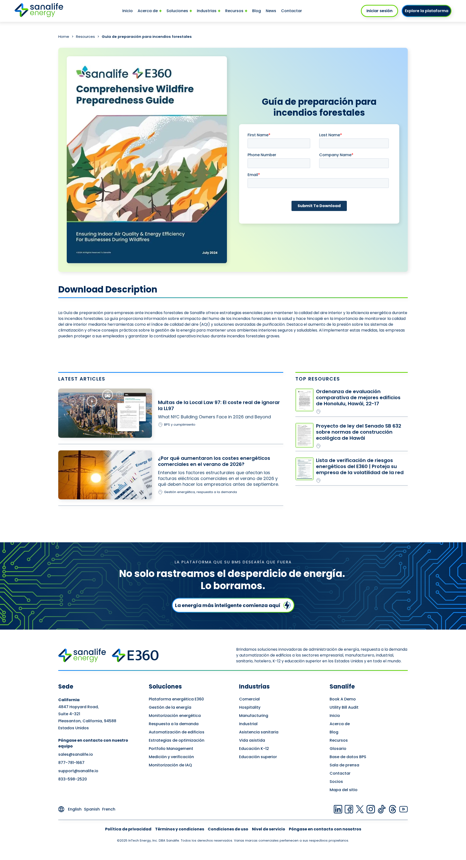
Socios (336, 781)
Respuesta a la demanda (174, 724)
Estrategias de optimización (176, 740)
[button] (149, 11)
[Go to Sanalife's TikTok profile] (381, 809)
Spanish (92, 809)
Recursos (339, 740)
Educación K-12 (254, 748)
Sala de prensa (344, 765)
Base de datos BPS (348, 757)
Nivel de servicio (268, 829)
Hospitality (249, 707)
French (108, 809)
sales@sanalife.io (75, 754)
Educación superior (258, 757)
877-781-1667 (71, 762)
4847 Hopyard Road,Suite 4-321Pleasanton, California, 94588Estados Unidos (87, 714)
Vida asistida (252, 740)
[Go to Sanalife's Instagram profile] (370, 809)
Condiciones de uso (228, 829)
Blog (256, 11)
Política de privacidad (128, 829)
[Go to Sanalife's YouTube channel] (403, 809)
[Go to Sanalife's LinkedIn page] (338, 809)
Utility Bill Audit (344, 707)
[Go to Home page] (39, 11)
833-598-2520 (72, 779)
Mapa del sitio (344, 790)
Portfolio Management (171, 748)
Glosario (338, 748)
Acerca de (340, 724)
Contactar (291, 11)
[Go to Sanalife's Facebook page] (349, 809)
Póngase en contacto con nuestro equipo (93, 743)
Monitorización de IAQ (170, 765)
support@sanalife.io (78, 771)
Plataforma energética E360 (176, 699)
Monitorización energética (175, 715)
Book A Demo (343, 699)
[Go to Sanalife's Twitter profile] (360, 809)
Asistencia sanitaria (258, 732)
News (271, 11)
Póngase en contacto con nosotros (325, 829)
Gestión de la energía (170, 707)
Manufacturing (253, 715)
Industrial (248, 724)
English (75, 809)
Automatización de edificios (176, 732)
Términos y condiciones (179, 829)
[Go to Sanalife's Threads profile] (392, 809)
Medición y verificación (171, 757)
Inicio (127, 11)
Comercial (249, 699)
